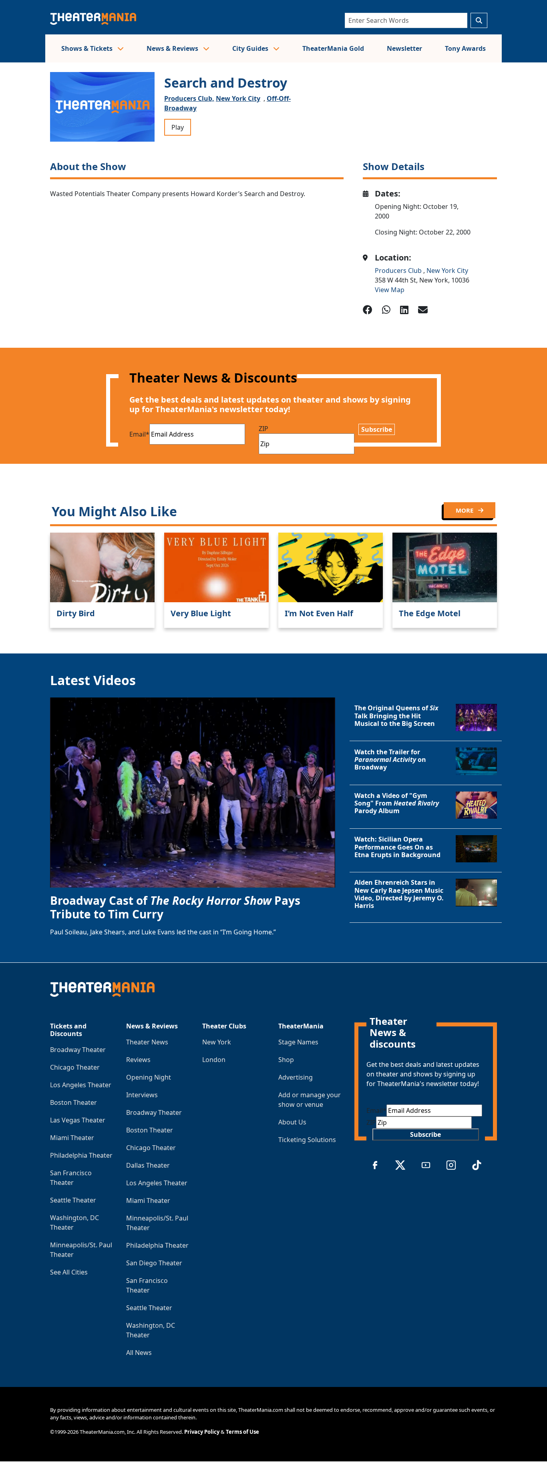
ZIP (263, 428)
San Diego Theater (154, 1263)
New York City (238, 98)
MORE (465, 510)
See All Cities (69, 1272)
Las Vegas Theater (77, 1120)
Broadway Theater (78, 1049)
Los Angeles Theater (80, 1084)
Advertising (295, 1077)
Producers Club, (189, 98)
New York (216, 1042)
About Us (292, 1122)
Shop (286, 1059)
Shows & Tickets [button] (87, 48)
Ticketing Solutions (307, 1139)
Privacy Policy (201, 1431)
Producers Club (399, 270)
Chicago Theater (75, 1067)
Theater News (147, 1042)
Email (139, 434)
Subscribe (376, 429)
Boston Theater (73, 1102)
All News (139, 1352)
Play (177, 127)
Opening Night (148, 1077)
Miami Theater (72, 1137)
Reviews (138, 1059)
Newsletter (404, 48)
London (213, 1059)
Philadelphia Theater (81, 1155)
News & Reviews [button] (173, 48)
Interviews (142, 1094)
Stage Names (298, 1042)
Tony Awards (465, 48)
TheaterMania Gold (333, 48)
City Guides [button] (251, 48)
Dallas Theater (148, 1165)
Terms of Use (242, 1431)
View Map (389, 289)
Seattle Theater (73, 1200)
